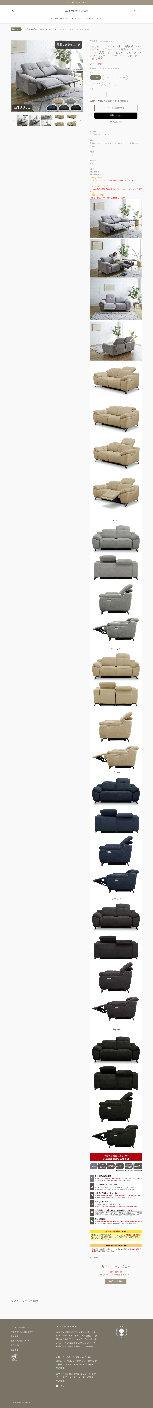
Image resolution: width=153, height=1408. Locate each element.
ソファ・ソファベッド (61, 29)
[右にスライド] (80, 120)
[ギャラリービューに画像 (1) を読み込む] (22, 120)
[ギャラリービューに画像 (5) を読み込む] (71, 120)
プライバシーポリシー (20, 1327)
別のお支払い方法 (115, 122)
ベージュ (110, 83)
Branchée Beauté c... (29, 29)
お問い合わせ (16, 1345)
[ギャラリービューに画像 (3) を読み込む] (46, 120)
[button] (13, 11)
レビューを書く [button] (116, 1281)
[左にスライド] (13, 120)
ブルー (122, 77)
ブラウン (108, 77)
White (48, 29)
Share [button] (95, 1257)
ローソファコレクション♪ (81, 29)
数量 (91, 89)
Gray (42, 29)
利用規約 (14, 1336)
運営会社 (14, 1349)
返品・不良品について (20, 1340)
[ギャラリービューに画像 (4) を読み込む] (59, 120)
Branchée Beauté (23, 1402)
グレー (95, 77)
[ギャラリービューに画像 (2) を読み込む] (34, 120)
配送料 (92, 68)
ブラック (96, 83)
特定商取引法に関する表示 (22, 1331)
